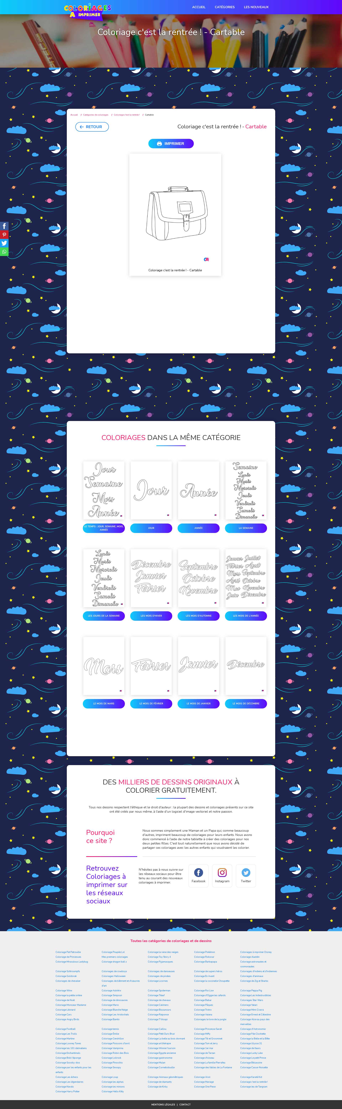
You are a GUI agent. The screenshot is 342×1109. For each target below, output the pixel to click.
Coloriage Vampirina (112, 1048)
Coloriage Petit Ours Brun (161, 1033)
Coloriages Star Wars (251, 1000)
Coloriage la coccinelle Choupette (211, 981)
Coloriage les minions (113, 1086)
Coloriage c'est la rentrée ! (254, 1082)
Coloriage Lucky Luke (251, 1053)
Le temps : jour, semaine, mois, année (103, 528)
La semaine (246, 528)
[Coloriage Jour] (151, 491)
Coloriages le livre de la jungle (210, 1019)
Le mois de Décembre (246, 703)
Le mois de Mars (103, 703)
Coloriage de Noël (65, 1000)
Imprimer (174, 143)
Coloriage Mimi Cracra (252, 1009)
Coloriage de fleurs (250, 1048)
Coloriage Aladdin (250, 957)
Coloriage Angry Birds (67, 1019)
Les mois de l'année (246, 616)
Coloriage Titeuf (156, 995)
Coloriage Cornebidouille (161, 1067)
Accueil (199, 7)
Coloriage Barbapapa (205, 961)
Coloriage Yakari (248, 1005)
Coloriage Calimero (158, 1005)
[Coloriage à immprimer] (87, 13)
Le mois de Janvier (199, 703)
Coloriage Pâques (203, 1005)
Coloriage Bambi (111, 1019)
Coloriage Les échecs (67, 1077)
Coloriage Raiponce (158, 1014)
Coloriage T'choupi (158, 1019)
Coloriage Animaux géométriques (165, 1077)
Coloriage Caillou (157, 1029)
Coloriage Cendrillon (113, 1038)
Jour (151, 528)
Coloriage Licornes (158, 981)
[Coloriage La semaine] (246, 491)
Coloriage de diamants (160, 1082)
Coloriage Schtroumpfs (68, 971)
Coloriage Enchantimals (68, 1053)
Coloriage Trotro (203, 1009)
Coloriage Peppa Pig (251, 990)
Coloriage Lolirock (111, 1058)
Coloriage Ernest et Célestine (255, 1014)
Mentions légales (163, 1104)
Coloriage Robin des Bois (115, 1053)
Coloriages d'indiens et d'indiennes (258, 971)
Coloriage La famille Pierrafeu (209, 1062)
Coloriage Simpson (112, 995)
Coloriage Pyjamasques (160, 961)
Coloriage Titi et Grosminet (208, 1038)
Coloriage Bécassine (251, 1062)
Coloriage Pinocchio (112, 1062)
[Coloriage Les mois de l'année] (246, 579)
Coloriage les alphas (113, 1082)
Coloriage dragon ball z (114, 961)
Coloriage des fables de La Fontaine (213, 1067)
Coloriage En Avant (204, 976)
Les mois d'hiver (151, 616)
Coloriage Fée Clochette (253, 1033)
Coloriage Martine (65, 1038)
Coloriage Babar (203, 1000)
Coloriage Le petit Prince (253, 1058)
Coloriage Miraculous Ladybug (72, 961)
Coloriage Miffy (202, 1033)
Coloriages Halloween (114, 976)
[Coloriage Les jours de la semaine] (104, 579)
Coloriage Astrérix (111, 990)
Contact (185, 1104)
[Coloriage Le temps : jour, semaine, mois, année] (104, 491)
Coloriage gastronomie (160, 1058)
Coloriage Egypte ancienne (162, 1053)
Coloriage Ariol (202, 1077)
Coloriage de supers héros (208, 971)
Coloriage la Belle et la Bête (255, 1038)
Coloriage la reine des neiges (163, 952)
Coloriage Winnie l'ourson (161, 1048)
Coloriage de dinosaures (115, 1000)
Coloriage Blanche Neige (115, 1009)
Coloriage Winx (64, 990)
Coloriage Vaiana (203, 1014)
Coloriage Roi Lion (204, 990)
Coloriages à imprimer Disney (256, 952)
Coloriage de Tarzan (204, 1053)
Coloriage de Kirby (158, 1086)
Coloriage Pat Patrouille (68, 952)
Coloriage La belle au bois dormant (166, 1038)
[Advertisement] (171, 75)
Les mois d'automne (199, 616)
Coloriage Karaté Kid (251, 1077)
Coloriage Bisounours (159, 1009)
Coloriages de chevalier (68, 981)
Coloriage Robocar (204, 957)
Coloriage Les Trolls (66, 1033)
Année (199, 528)
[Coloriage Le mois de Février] (151, 666)
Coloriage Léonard (65, 1009)
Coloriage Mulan (156, 1062)
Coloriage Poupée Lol (113, 952)
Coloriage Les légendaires (69, 1082)
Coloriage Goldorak (66, 976)
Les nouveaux (256, 7)
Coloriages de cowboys (114, 971)
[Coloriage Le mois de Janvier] (199, 666)
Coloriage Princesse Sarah (208, 1029)
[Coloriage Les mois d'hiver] (151, 579)
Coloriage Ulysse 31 (251, 1043)
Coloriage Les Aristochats (115, 1014)
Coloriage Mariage (204, 1082)
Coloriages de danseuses (161, 971)
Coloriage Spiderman (159, 990)
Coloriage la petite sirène (69, 995)
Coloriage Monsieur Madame (71, 1005)
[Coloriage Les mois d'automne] (199, 579)
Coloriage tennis (110, 1029)
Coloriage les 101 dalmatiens (71, 1048)
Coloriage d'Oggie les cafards (210, 995)
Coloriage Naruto (65, 1086)
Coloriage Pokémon (204, 952)
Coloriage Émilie (110, 1033)
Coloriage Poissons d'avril (116, 1043)
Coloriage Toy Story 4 (159, 957)
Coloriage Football (66, 1029)
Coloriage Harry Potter (68, 1091)
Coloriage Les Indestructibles (255, 995)
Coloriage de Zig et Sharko (254, 981)
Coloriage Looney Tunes (68, 1043)
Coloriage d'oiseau (204, 1058)
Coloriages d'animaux (251, 976)
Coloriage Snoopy (111, 1067)
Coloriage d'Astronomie (253, 1029)
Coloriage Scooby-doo (68, 1062)
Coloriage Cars (64, 1014)
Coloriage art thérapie (159, 1043)
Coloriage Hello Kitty (113, 1091)
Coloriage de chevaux (159, 1000)
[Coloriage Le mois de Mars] (104, 666)
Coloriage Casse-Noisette (254, 1067)
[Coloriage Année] (199, 491)
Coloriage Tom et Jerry (206, 1043)
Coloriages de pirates (159, 976)
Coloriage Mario (110, 1005)
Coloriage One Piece (205, 1086)
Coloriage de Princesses (68, 957)
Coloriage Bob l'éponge (68, 1058)
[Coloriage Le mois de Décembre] (246, 666)
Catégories (225, 7)
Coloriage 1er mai (203, 1048)
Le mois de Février (151, 703)
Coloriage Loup (110, 1077)
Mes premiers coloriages (115, 957)
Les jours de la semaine (104, 616)
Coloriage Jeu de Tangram (253, 1086)
